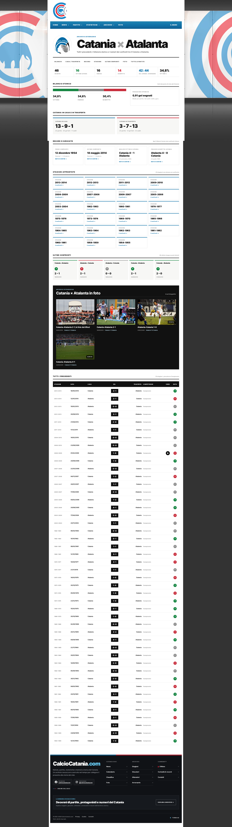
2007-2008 (58, 468)
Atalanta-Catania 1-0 (147, 327)
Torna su (175, 817)
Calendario (110, 772)
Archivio (108, 25)
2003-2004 (58, 515)
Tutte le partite (138, 61)
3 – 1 (114, 554)
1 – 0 (114, 453)
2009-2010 (58, 437)
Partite (76, 25)
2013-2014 (57, 391)
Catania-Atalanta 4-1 (65, 362)
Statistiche (92, 25)
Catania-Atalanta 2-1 (106, 327)
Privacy (77, 816)
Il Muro (173, 25)
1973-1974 (57, 593)
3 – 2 (114, 632)
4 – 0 (115, 733)
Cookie (84, 816)
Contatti (161, 777)
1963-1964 (57, 655)
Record (87, 61)
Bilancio (58, 61)
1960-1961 (57, 702)
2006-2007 (58, 484)
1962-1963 (57, 671)
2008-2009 (58, 453)
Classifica (110, 777)
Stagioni (97, 61)
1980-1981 (57, 546)
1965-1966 (57, 624)
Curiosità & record (165, 772)
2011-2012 (57, 422)
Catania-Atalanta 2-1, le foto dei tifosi (73, 327)
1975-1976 (57, 577)
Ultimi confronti (112, 61)
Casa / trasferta (73, 61)
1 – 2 (114, 476)
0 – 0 (115, 406)
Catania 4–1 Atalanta (70, 365)
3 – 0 (114, 515)
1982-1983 (57, 531)
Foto (120, 25)
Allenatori (135, 777)
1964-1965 (57, 639)
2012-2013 (57, 406)
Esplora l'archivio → (166, 802)
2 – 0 (114, 422)
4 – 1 (114, 508)
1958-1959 (57, 717)
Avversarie (136, 783)
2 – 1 (114, 391)
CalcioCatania (76, 763)
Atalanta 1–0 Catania (152, 330)
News (64, 25)
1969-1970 (57, 608)
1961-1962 (57, 686)
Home (55, 25)
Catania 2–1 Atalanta (70, 330)
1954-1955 (57, 733)
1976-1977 (57, 562)
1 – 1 (114, 430)
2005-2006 (58, 500)
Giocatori (135, 772)
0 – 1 (114, 539)
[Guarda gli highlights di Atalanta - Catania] (168, 453)
